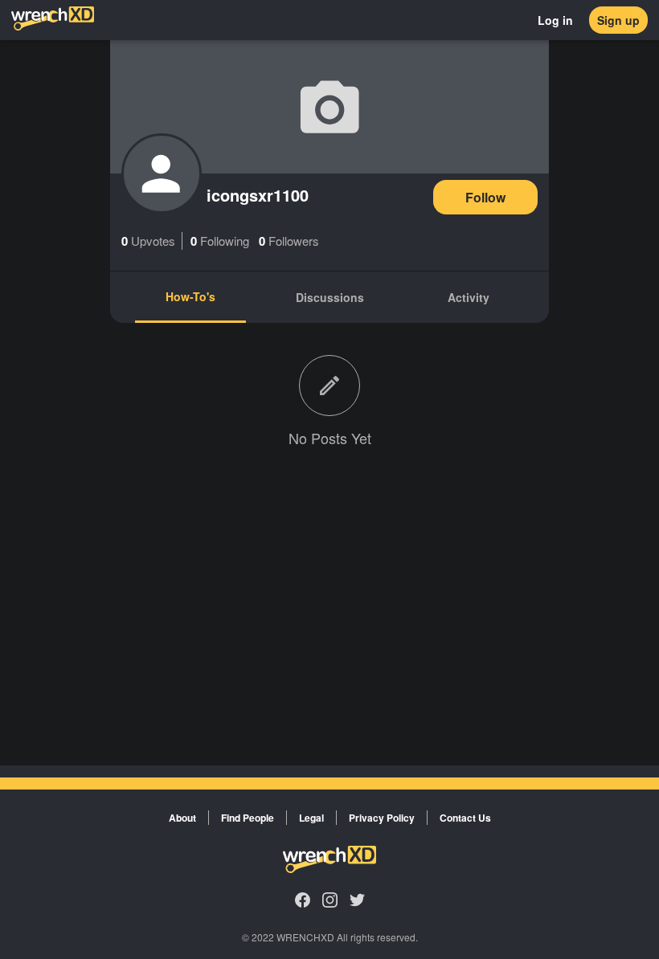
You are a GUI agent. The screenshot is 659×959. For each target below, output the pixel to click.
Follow (485, 197)
